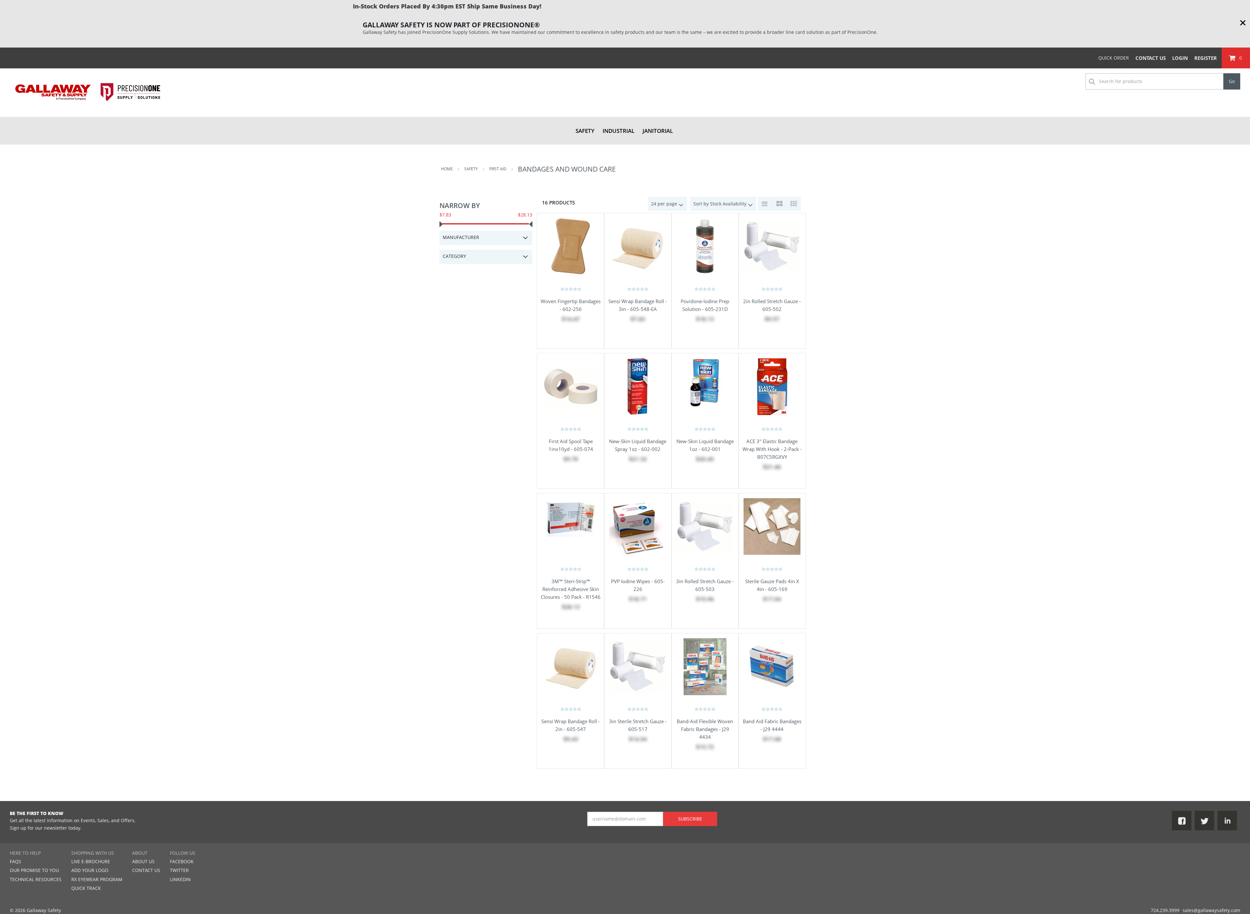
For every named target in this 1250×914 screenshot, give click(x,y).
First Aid (498, 169)
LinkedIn (180, 879)
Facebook (182, 861)
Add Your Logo (89, 870)
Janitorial (658, 130)
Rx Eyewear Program (96, 879)
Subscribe (690, 819)
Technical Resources (36, 879)
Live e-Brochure (90, 861)
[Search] (1243, 73)
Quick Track (86, 888)
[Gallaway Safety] (88, 106)
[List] (765, 204)
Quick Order (1113, 58)
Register (1205, 58)
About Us (143, 861)
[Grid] (793, 204)
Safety (585, 130)
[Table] (779, 204)
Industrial (618, 130)
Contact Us (1150, 58)
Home (447, 169)
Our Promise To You (34, 870)
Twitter (179, 870)
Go (1232, 81)
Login (1180, 58)
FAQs (15, 861)
